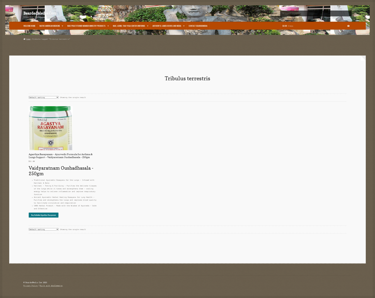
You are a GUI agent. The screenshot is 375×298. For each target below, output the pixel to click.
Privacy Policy (30, 286)
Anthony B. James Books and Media (166, 25)
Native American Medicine (50, 25)
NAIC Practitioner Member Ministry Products (86, 25)
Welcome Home (29, 25)
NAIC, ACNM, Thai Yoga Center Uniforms (129, 25)
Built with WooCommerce (51, 286)
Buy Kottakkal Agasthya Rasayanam (43, 215)
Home (28, 39)
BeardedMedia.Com (40, 13)
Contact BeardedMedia (198, 25)
